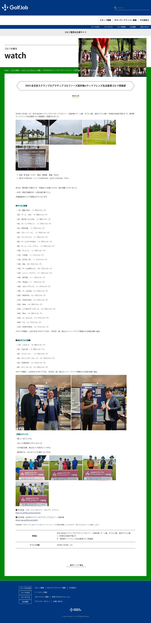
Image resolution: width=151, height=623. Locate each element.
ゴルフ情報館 (121, 27)
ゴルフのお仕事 (25, 588)
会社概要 (133, 27)
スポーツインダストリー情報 (31, 70)
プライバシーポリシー (42, 601)
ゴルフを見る (95, 27)
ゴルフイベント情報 (42, 597)
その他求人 (144, 20)
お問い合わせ (144, 27)
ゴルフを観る (15, 70)
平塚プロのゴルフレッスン (61, 597)
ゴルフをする (108, 27)
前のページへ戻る (76, 565)
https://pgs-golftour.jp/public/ (27, 520)
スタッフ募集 (105, 20)
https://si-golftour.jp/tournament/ (28, 513)
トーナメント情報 (41, 592)
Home (7, 70)
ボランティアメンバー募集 (125, 20)
